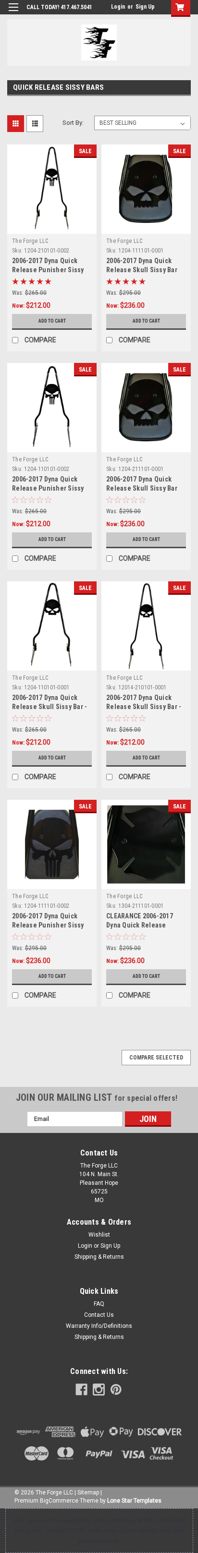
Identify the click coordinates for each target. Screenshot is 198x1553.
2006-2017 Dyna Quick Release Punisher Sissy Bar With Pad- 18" (48, 925)
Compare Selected (156, 1057)
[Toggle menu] (13, 13)
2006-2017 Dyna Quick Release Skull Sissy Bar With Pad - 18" (141, 270)
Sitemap (88, 1492)
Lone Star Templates (134, 1500)
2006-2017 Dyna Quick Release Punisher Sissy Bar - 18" (48, 488)
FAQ (99, 1303)
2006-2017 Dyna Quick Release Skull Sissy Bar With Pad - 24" (141, 488)
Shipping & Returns (99, 1256)
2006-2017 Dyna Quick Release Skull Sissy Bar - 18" (49, 707)
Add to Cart (52, 321)
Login (118, 6)
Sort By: (73, 122)
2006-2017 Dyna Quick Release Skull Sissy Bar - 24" (143, 707)
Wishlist (99, 1234)
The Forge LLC (30, 241)
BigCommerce (59, 1500)
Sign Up (145, 6)
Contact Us (99, 1315)
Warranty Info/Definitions (99, 1326)
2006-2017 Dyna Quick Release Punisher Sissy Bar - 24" (48, 270)
